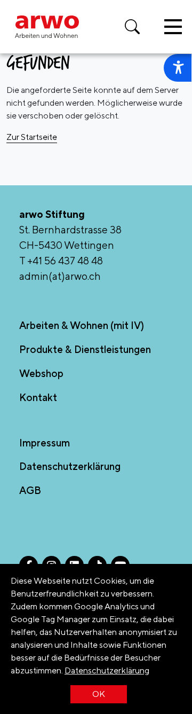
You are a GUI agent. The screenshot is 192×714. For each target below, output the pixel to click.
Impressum (44, 443)
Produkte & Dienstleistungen (85, 349)
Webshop (41, 373)
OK (98, 694)
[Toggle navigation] (173, 26)
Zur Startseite (31, 137)
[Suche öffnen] (132, 26)
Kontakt (38, 397)
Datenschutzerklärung (107, 670)
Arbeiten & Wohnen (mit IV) (81, 325)
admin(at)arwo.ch (60, 276)
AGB (30, 490)
